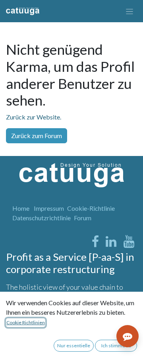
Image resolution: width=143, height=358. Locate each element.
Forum (82, 217)
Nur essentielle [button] (73, 345)
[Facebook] (95, 242)
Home (20, 208)
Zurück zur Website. (33, 117)
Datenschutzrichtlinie (41, 217)
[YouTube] (129, 242)
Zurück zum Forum (36, 135)
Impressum (49, 208)
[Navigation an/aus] (129, 11)
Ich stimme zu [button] (116, 345)
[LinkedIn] (111, 242)
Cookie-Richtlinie (91, 208)
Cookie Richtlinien (25, 322)
